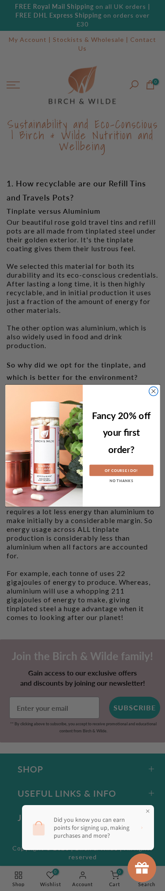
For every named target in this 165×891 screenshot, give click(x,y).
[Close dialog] (153, 391)
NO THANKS (121, 481)
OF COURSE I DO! (121, 470)
